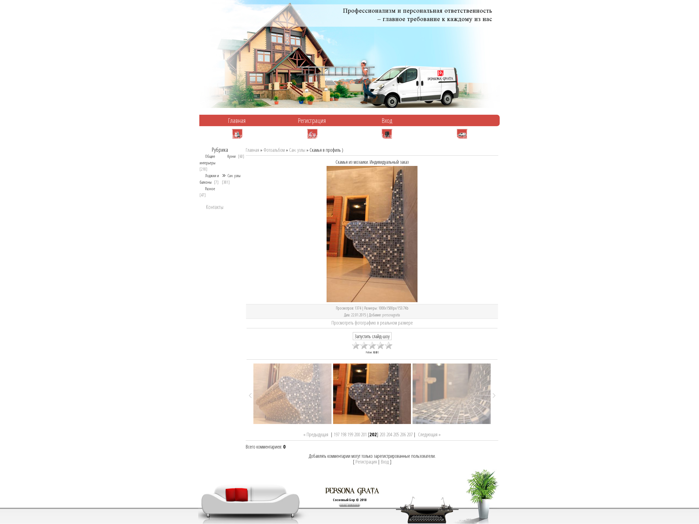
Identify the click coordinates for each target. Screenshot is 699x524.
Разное (210, 188)
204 (389, 434)
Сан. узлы (234, 175)
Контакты (462, 135)
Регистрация (312, 120)
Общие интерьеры (207, 159)
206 (403, 434)
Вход (387, 120)
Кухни (231, 156)
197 (336, 434)
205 (396, 434)
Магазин (387, 135)
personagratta (391, 314)
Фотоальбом (274, 149)
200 (357, 434)
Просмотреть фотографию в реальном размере (372, 322)
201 (364, 434)
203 (382, 434)
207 (410, 434)
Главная (237, 120)
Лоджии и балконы (209, 178)
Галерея (237, 135)
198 (343, 434)
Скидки (312, 135)
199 (350, 434)
